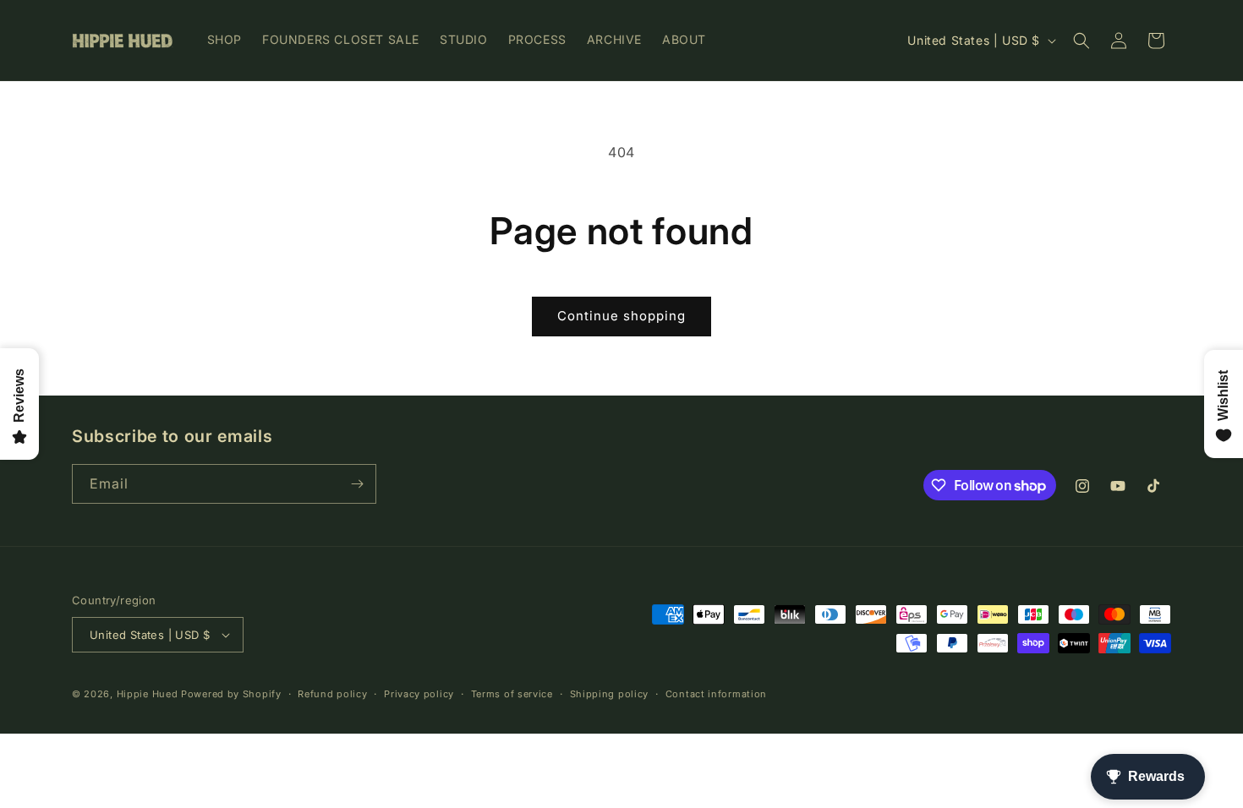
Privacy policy (419, 694)
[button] (1081, 40)
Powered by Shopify (231, 694)
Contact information (716, 694)
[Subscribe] (356, 484)
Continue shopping (621, 316)
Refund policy (332, 694)
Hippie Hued (147, 694)
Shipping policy (609, 694)
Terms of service (512, 694)
